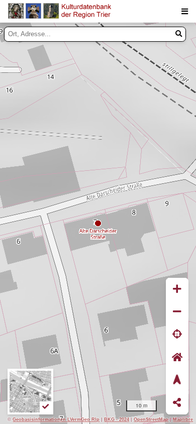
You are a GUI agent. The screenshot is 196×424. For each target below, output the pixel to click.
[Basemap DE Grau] (30, 391)
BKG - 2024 (116, 419)
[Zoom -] (177, 311)
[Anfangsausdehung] (177, 357)
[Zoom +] (177, 289)
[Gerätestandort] (177, 335)
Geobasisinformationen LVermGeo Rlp (56, 419)
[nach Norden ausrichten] (177, 380)
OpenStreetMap (151, 419)
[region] (98, 223)
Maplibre (183, 419)
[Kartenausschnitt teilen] (177, 403)
